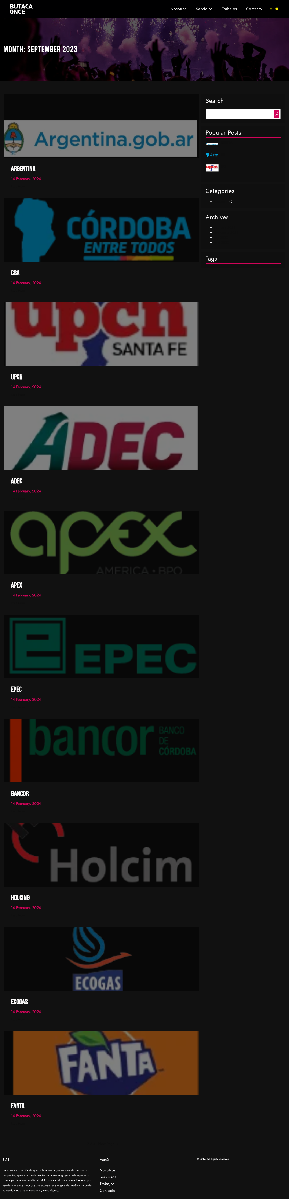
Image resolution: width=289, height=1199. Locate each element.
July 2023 (221, 237)
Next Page (108, 1143)
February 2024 (224, 227)
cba (223, 155)
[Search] (276, 114)
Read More (18, 186)
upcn (223, 167)
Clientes (219, 201)
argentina (226, 143)
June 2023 (221, 242)
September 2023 (226, 232)
